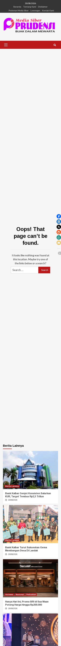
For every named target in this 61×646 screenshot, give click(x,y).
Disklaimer (43, 6)
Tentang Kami (29, 6)
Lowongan (35, 10)
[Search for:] (24, 270)
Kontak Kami (48, 10)
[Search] (55, 45)
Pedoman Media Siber (19, 10)
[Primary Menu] (6, 44)
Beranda (17, 6)
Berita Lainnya (12, 486)
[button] (59, 216)
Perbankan (31, 595)
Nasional (20, 595)
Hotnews (9, 595)
